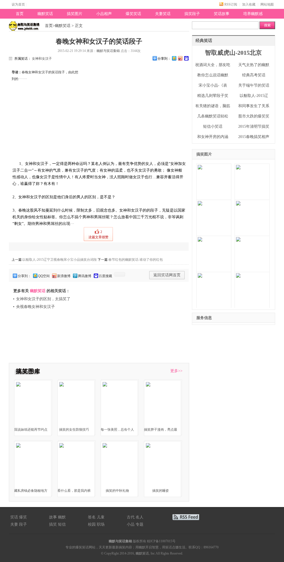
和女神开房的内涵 (212, 137)
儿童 (101, 517)
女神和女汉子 (42, 59)
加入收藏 (248, 4)
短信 (62, 524)
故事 (53, 517)
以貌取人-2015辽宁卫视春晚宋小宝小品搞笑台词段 (59, 260)
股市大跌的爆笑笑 (253, 116)
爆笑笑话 (133, 14)
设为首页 (18, 4)
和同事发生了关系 (253, 106)
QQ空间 (44, 276)
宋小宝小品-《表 (213, 85)
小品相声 (104, 14)
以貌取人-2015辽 (254, 96)
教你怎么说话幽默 (212, 75)
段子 (23, 524)
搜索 (267, 25)
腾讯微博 (84, 276)
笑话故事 (221, 14)
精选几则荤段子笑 (212, 96)
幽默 (62, 517)
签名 (92, 517)
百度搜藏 (105, 276)
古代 (131, 517)
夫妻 (14, 524)
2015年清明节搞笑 (253, 126)
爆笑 (23, 517)
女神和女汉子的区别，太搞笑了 (43, 299)
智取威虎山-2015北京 (233, 52)
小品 (131, 524)
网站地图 (267, 4)
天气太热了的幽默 (253, 65)
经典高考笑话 (253, 75)
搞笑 (53, 524)
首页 (20, 14)
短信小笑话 (212, 126)
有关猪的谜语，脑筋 (212, 106)
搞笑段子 (192, 14)
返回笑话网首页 (167, 275)
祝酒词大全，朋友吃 (212, 65)
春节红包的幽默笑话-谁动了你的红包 (135, 260)
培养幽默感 (253, 14)
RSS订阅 (230, 4)
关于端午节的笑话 (253, 85)
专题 (139, 524)
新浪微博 (63, 276)
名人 (139, 517)
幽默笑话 (45, 14)
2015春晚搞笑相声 (253, 137)
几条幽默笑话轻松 (212, 116)
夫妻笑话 (163, 14)
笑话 (14, 517)
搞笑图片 (74, 14)
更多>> (176, 371)
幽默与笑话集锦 (108, 51)
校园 (92, 524)
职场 (101, 524)
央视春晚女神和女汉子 (35, 307)
